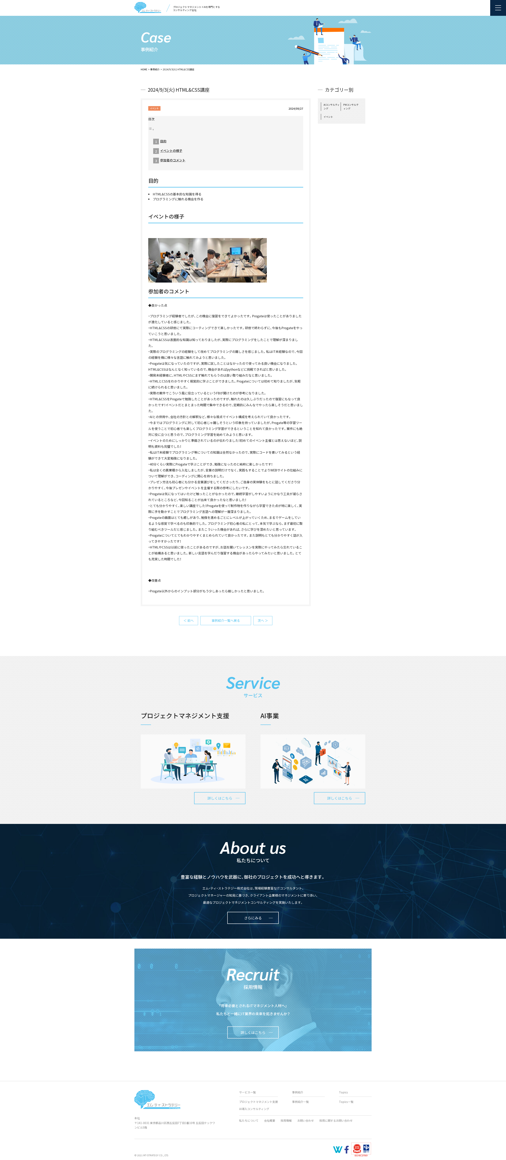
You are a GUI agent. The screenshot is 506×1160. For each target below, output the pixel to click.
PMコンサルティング (351, 106)
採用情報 (286, 1120)
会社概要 (269, 1120)
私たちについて (249, 1120)
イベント (154, 108)
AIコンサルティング (332, 106)
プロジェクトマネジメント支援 (258, 1102)
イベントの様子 (171, 150)
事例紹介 (155, 69)
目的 (163, 141)
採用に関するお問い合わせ (336, 1120)
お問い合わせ (305, 1120)
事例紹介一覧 (300, 1102)
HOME (144, 69)
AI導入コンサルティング (254, 1109)
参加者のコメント (172, 160)
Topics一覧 (346, 1102)
